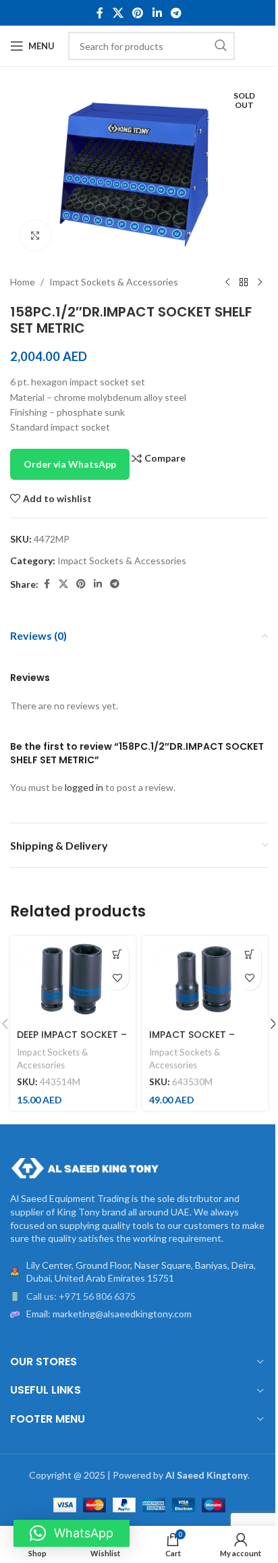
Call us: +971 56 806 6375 (81, 1296)
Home (22, 281)
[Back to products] (243, 282)
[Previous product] (227, 282)
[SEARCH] (220, 46)
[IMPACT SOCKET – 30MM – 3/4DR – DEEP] (205, 980)
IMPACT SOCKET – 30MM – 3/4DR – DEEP (200, 1041)
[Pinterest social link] (138, 13)
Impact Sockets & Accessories (113, 281)
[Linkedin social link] (157, 13)
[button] (117, 954)
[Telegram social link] (176, 13)
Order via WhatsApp (70, 464)
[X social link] (118, 13)
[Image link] (84, 1167)
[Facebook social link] (100, 13)
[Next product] (260, 282)
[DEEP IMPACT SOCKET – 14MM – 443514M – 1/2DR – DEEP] (73, 980)
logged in (84, 787)
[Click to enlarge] (35, 236)
